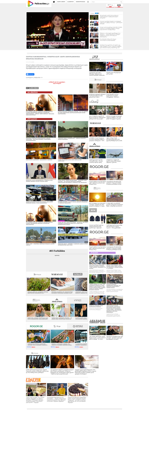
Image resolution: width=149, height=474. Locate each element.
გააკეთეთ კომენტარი (33, 88)
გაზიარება (31, 74)
